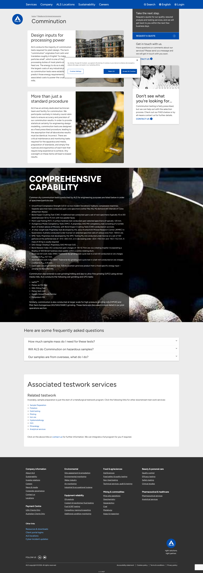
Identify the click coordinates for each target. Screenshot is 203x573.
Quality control (148, 473)
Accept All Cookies (129, 71)
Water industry (70, 480)
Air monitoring (70, 484)
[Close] (137, 60)
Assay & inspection (111, 514)
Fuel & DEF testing (72, 506)
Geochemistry (109, 499)
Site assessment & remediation (77, 473)
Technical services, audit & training (117, 484)
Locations (30, 498)
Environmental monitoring (75, 476)
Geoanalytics (108, 503)
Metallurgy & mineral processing (49, 16)
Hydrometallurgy (37, 420)
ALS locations (32, 536)
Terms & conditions (157, 565)
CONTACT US (142, 59)
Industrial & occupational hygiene (78, 487)
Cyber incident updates (37, 539)
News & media (32, 487)
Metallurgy (107, 510)
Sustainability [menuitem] (86, 4)
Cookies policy (142, 565)
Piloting (33, 414)
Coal (105, 506)
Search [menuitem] (151, 4)
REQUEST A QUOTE (145, 36)
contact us (57, 437)
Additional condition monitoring (77, 514)
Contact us (30, 494)
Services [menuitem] (31, 4)
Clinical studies (148, 484)
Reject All (111, 71)
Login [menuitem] (180, 4)
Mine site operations (111, 496)
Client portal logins (34, 532)
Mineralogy (34, 426)
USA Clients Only (33, 510)
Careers (29, 484)
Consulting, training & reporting (77, 510)
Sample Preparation (38, 405)
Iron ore (33, 417)
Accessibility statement (125, 565)
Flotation (33, 408)
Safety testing (148, 480)
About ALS (30, 473)
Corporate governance (35, 491)
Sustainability (31, 476)
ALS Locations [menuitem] (65, 4)
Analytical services (37, 429)
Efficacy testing (148, 476)
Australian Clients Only (35, 514)
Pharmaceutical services (152, 496)
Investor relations (33, 480)
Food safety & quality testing (115, 476)
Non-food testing (110, 480)
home (34, 16)
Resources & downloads (37, 529)
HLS (31, 423)
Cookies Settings (75, 71)
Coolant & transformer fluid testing (79, 503)
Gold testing (35, 411)
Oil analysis (69, 499)
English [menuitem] (166, 4)
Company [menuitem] (46, 4)
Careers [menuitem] (104, 4)
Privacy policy (172, 565)
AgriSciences (108, 473)
